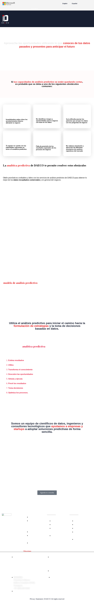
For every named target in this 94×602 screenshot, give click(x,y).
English (64, 3)
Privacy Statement (36, 599)
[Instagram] (13, 533)
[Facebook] (6, 533)
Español (74, 3)
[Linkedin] (20, 533)
